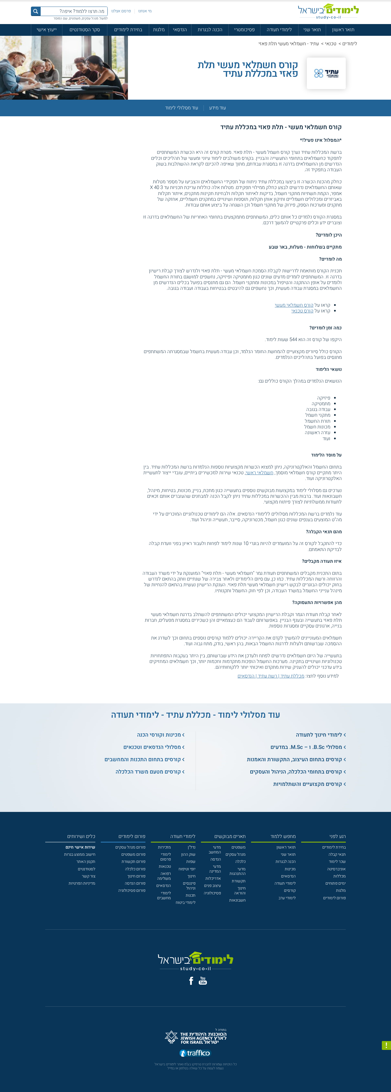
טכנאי (330, 43)
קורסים (290, 891)
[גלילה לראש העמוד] (386, 1076)
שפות (191, 862)
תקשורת (239, 881)
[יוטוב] (203, 981)
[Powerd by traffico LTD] (195, 1053)
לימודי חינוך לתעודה (319, 735)
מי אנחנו (145, 11)
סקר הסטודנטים (85, 29)
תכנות (191, 895)
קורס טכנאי (302, 310)
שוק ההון (188, 854)
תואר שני (312, 29)
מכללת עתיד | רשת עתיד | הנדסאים (271, 676)
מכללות (339, 876)
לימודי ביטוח (186, 903)
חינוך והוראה (240, 890)
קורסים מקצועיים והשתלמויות (307, 784)
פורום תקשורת (133, 862)
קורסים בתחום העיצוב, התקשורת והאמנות (294, 759)
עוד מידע (217, 108)
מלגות (159, 29)
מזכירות (164, 847)
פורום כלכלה (135, 869)
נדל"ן (192, 847)
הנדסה (215, 859)
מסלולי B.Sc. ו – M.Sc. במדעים (306, 747)
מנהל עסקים (236, 854)
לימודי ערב (287, 898)
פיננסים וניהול (189, 885)
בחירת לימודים (128, 29)
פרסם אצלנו (121, 11)
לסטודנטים (86, 869)
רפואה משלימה (164, 876)
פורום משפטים (133, 854)
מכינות (290, 869)
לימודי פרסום (165, 856)
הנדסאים (288, 876)
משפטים (239, 847)
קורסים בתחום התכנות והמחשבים (142, 759)
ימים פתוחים (335, 883)
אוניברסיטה (336, 869)
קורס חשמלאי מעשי (294, 305)
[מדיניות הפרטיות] (386, 1045)
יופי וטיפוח (187, 869)
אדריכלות (213, 878)
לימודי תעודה (279, 29)
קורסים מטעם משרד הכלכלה (148, 772)
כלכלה (240, 862)
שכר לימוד (337, 862)
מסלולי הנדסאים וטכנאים (152, 747)
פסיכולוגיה (212, 893)
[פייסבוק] (191, 981)
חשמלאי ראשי (259, 472)
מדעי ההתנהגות (238, 871)
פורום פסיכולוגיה (131, 891)
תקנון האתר (85, 862)
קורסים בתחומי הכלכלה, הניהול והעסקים (296, 772)
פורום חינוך (136, 876)
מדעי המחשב (215, 849)
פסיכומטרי (244, 29)
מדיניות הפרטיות (82, 883)
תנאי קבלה (337, 854)
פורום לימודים (334, 898)
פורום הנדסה (135, 883)
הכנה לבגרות (210, 29)
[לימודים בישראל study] (328, 11)
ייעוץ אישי (47, 29)
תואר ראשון (343, 29)
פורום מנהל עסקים (130, 847)
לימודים (349, 43)
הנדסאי (180, 29)
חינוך (191, 876)
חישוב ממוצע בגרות (79, 854)
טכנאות (165, 866)
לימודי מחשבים (164, 895)
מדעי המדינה (215, 868)
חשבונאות (237, 900)
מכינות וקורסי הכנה (159, 735)
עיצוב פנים (212, 886)
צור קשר (88, 876)
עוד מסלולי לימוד (181, 108)
